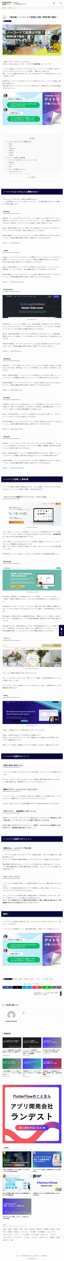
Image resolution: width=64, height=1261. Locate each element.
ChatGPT (15, 1229)
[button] (7, 987)
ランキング (27, 1237)
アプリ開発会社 (41, 1231)
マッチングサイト (18, 1237)
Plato (10, 166)
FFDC (21, 1229)
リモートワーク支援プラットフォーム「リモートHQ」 (23, 160)
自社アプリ (6, 1240)
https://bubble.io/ (15, 243)
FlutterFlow (12, 148)
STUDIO (11, 152)
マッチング (53, 1234)
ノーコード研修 (34, 1234)
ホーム (18, 1255)
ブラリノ (11, 164)
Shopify (11, 155)
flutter (26, 1229)
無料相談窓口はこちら (61, 630)
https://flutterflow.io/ (16, 351)
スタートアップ (51, 1231)
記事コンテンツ (7, 21)
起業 (51, 979)
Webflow (11, 150)
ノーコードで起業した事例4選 (16, 157)
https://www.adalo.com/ (17, 282)
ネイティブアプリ (7, 1234)
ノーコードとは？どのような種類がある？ (19, 141)
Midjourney (39, 1229)
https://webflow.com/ (16, 390)
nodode (32, 979)
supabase (16, 1231)
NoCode (52, 1229)
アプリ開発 (33, 1231)
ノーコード (37, 979)
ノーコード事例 (45, 979)
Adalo (10, 146)
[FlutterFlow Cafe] (14, 3)
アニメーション (24, 1231)
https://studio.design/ (17, 429)
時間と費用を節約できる (15, 171)
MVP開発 (46, 1229)
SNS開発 (10, 1231)
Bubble (11, 144)
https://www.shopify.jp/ (17, 468)
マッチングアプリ (7, 1237)
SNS (4, 1231)
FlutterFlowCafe (11, 1021)
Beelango (11, 162)
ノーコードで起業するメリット (16, 169)
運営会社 (45, 1255)
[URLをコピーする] (56, 987)
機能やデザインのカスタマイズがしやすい (20, 173)
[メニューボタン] (60, 3)
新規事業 (52, 1237)
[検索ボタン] (54, 3)
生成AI (58, 1237)
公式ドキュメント (43, 1237)
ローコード (34, 1237)
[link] (23, 1013)
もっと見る (32, 177)
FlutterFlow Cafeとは (27, 1255)
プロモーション (44, 1234)
